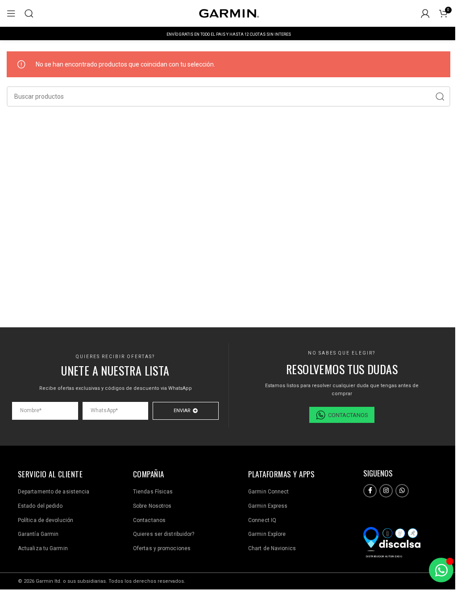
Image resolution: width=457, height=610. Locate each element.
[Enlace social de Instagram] (386, 490)
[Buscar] (29, 13)
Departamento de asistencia (54, 492)
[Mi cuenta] (425, 13)
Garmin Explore (267, 534)
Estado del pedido (40, 506)
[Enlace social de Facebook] (370, 490)
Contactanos (149, 520)
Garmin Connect (268, 492)
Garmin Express (267, 506)
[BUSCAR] (440, 96)
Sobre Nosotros (152, 506)
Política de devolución (45, 520)
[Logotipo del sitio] (228, 13)
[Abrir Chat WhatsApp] (441, 570)
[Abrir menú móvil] (11, 13)
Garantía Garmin (38, 534)
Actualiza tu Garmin (43, 548)
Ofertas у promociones (162, 548)
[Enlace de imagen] (391, 538)
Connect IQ (262, 520)
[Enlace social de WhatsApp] (402, 490)
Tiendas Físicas (153, 492)
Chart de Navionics (272, 548)
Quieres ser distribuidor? (164, 534)
